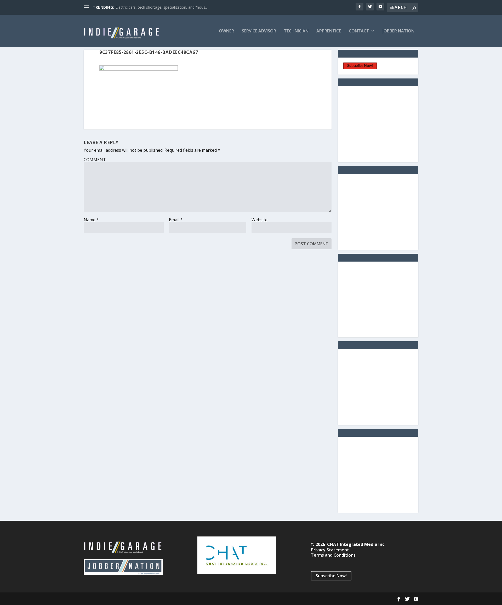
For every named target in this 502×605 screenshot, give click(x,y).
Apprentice (328, 31)
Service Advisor (259, 31)
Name (91, 220)
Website (259, 220)
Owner (226, 31)
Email (176, 220)
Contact (359, 31)
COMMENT (95, 159)
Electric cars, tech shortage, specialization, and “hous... (162, 7)
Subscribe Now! (360, 66)
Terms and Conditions (333, 555)
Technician (296, 31)
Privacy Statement (330, 550)
